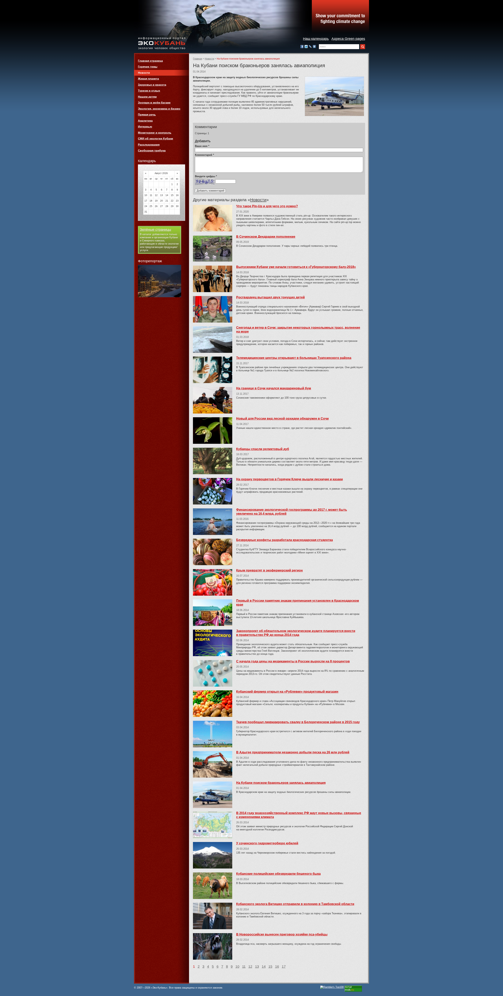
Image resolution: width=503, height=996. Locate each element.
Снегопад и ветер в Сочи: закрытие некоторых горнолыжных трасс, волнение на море (298, 329)
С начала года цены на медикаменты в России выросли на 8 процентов (293, 661)
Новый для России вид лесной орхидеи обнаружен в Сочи (282, 418)
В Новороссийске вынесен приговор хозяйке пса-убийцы (282, 934)
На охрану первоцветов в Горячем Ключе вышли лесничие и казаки (289, 479)
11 (244, 966)
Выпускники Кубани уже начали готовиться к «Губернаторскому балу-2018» (296, 267)
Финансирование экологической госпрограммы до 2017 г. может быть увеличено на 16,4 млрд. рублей (291, 511)
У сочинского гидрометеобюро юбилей (267, 843)
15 (270, 966)
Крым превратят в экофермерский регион (269, 570)
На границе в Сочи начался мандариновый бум (273, 388)
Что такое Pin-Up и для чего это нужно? (267, 206)
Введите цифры (206, 176)
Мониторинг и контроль (154, 132)
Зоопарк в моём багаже (154, 102)
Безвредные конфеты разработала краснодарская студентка (284, 540)
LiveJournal (310, 46)
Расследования (149, 144)
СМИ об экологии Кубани (155, 138)
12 (250, 966)
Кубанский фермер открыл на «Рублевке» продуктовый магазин (287, 691)
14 (264, 966)
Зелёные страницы (155, 230)
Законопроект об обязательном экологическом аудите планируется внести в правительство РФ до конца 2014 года (295, 632)
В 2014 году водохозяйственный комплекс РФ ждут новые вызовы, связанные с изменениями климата (298, 815)
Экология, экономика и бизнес (159, 108)
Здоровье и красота (152, 84)
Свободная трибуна (152, 150)
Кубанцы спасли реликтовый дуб (262, 449)
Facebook (302, 46)
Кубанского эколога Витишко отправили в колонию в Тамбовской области (295, 904)
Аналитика (145, 120)
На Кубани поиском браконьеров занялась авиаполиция (281, 782)
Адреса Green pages (348, 39)
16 (277, 966)
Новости (209, 58)
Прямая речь (147, 114)
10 (237, 966)
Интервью (145, 126)
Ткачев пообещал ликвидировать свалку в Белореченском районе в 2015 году (298, 722)
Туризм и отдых (149, 90)
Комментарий (204, 154)
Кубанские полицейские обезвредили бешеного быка (278, 873)
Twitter (306, 46)
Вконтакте (314, 46)
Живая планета (148, 78)
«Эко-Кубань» (161, 43)
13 (257, 966)
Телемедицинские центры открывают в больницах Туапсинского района (293, 358)
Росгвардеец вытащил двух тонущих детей (270, 297)
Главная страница (150, 60)
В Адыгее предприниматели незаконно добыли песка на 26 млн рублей (292, 752)
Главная (197, 58)
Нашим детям (147, 96)
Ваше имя (202, 146)
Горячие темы (147, 66)
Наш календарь (316, 39)
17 (284, 966)
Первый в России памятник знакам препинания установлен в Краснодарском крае (297, 602)
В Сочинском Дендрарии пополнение (265, 236)
